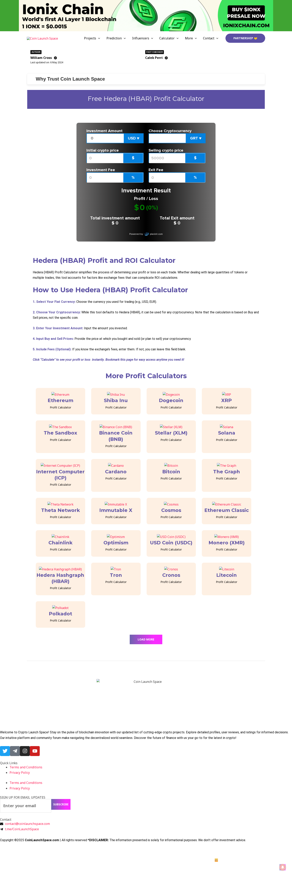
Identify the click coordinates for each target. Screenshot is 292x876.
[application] (98, 38)
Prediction (114, 38)
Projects (90, 38)
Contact (208, 38)
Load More (146, 639)
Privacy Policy (20, 772)
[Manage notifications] (282, 867)
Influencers (140, 38)
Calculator (167, 38)
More (189, 38)
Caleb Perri (154, 58)
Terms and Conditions (26, 767)
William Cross (41, 58)
